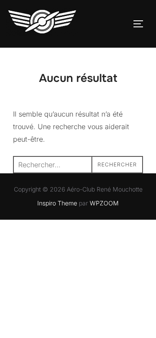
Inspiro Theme (57, 203)
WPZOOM (104, 203)
